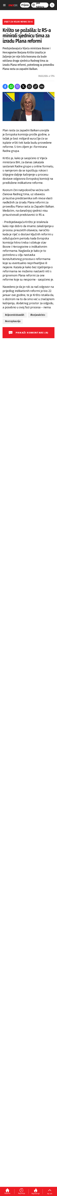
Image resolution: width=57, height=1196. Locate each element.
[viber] (17, 86)
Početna (7, 1193)
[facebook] (5, 86)
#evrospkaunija (12, 321)
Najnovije (21, 1193)
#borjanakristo (37, 315)
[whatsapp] (11, 86)
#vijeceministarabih (14, 315)
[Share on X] (23, 86)
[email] (29, 86)
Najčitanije (36, 1193)
